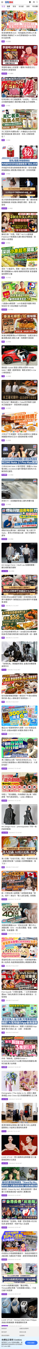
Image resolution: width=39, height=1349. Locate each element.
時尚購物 (35, 6)
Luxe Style (5, 571)
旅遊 (28, 6)
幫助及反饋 (23, 1332)
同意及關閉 (30, 1343)
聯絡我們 (4, 1328)
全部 (8, 6)
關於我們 (4, 1332)
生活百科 (4, 73)
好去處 (21, 6)
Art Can (4, 669)
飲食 (14, 6)
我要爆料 (22, 1335)
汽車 (3, 376)
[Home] (9, 2)
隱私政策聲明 (5, 1335)
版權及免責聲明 (24, 1328)
